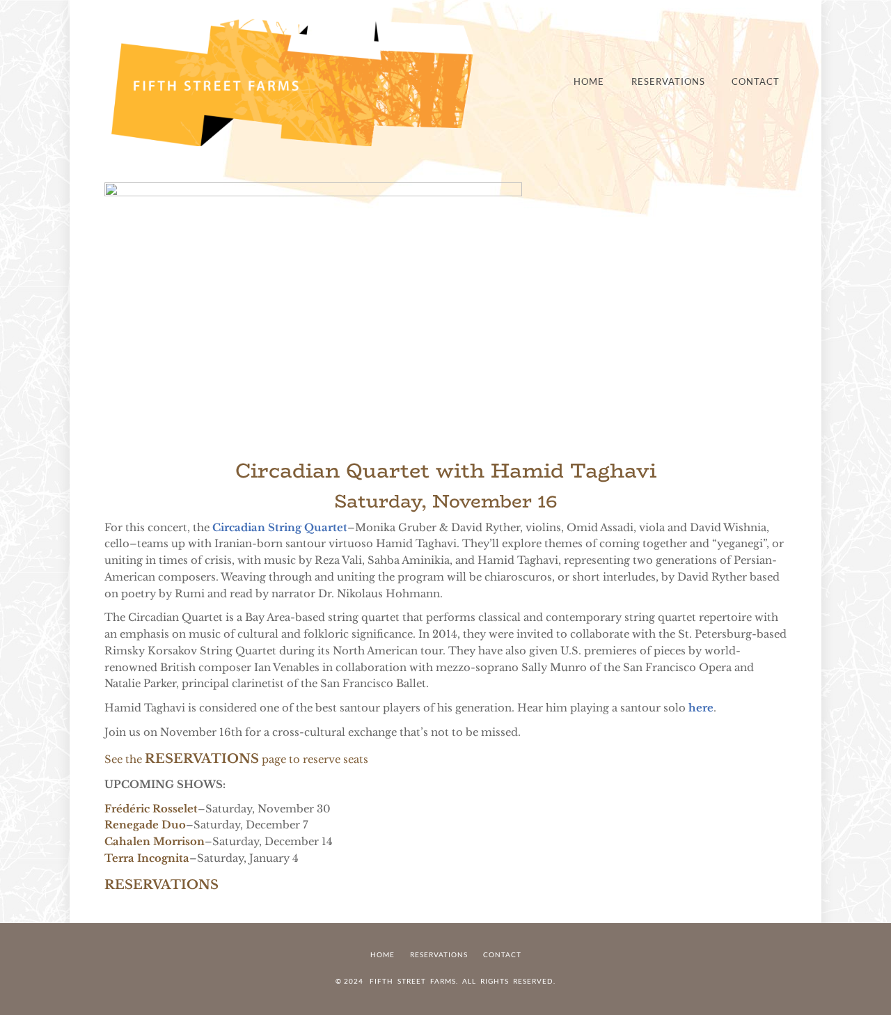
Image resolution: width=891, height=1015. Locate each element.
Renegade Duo (145, 825)
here (700, 708)
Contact (756, 81)
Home (589, 81)
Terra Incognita (146, 858)
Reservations (668, 81)
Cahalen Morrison (154, 841)
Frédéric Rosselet (151, 809)
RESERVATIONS (202, 758)
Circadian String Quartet (279, 527)
